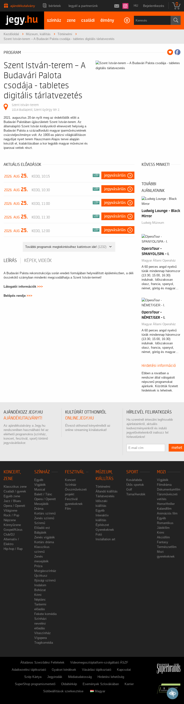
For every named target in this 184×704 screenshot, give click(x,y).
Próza (38, 566)
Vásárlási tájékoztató (96, 669)
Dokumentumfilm (168, 489)
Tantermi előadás (40, 607)
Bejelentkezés (153, 6)
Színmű (39, 523)
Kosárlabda (134, 480)
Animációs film (167, 513)
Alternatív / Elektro (11, 541)
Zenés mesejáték (41, 559)
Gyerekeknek (105, 529)
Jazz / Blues (12, 501)
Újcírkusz (40, 575)
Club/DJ (9, 534)
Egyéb (38, 480)
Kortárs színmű (45, 513)
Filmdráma (164, 484)
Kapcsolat (124, 669)
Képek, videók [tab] (38, 260)
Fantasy (162, 542)
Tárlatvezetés (105, 496)
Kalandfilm (164, 508)
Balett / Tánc (43, 494)
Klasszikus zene (15, 486)
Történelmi (103, 486)
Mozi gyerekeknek (166, 554)
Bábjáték (40, 532)
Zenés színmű (44, 518)
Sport (132, 472)
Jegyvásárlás (115, 175)
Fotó (99, 534)
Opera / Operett (14, 506)
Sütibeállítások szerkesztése (63, 691)
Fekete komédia (45, 614)
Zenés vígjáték (44, 537)
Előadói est (42, 528)
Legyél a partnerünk (83, 6)
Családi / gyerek (15, 491)
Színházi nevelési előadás (40, 623)
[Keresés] (176, 20)
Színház (42, 472)
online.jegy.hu (79, 418)
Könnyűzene (12, 525)
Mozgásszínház (45, 571)
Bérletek (55, 6)
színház (54, 20)
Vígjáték (40, 484)
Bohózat (40, 590)
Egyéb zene (12, 496)
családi (88, 20)
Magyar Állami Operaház (159, 260)
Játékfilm (163, 528)
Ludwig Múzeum (153, 222)
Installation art (105, 539)
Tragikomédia (43, 642)
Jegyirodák (54, 677)
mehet (177, 448)
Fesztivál (74, 472)
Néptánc (40, 599)
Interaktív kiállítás (102, 518)
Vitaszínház (42, 633)
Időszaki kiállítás (101, 503)
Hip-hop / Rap (13, 549)
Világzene (10, 510)
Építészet (102, 525)
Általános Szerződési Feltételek (42, 662)
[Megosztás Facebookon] (177, 52)
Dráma (38, 508)
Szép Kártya (32, 677)
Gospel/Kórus (13, 529)
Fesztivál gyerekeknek (74, 501)
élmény (107, 20)
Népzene (10, 520)
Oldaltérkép (69, 684)
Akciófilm (163, 537)
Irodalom (40, 585)
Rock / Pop (11, 515)
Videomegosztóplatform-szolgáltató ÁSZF (99, 662)
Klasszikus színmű (42, 549)
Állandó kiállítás (107, 491)
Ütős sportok (135, 484)
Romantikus (165, 523)
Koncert (70, 480)
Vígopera (40, 638)
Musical (39, 489)
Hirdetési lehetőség (111, 677)
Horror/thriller (166, 504)
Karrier (129, 684)
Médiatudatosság (80, 677)
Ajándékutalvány (22, 6)
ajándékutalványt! (23, 418)
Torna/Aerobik (135, 494)
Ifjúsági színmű (45, 580)
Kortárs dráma (44, 542)
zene (71, 20)
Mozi (161, 472)
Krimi (37, 595)
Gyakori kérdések (64, 669)
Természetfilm (167, 547)
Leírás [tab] (10, 260)
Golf (129, 489)
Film (68, 508)
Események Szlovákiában (101, 684)
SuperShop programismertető (35, 684)
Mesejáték (41, 504)
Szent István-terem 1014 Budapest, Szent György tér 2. (36, 107)
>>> (40, 286)
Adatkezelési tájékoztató (29, 669)
